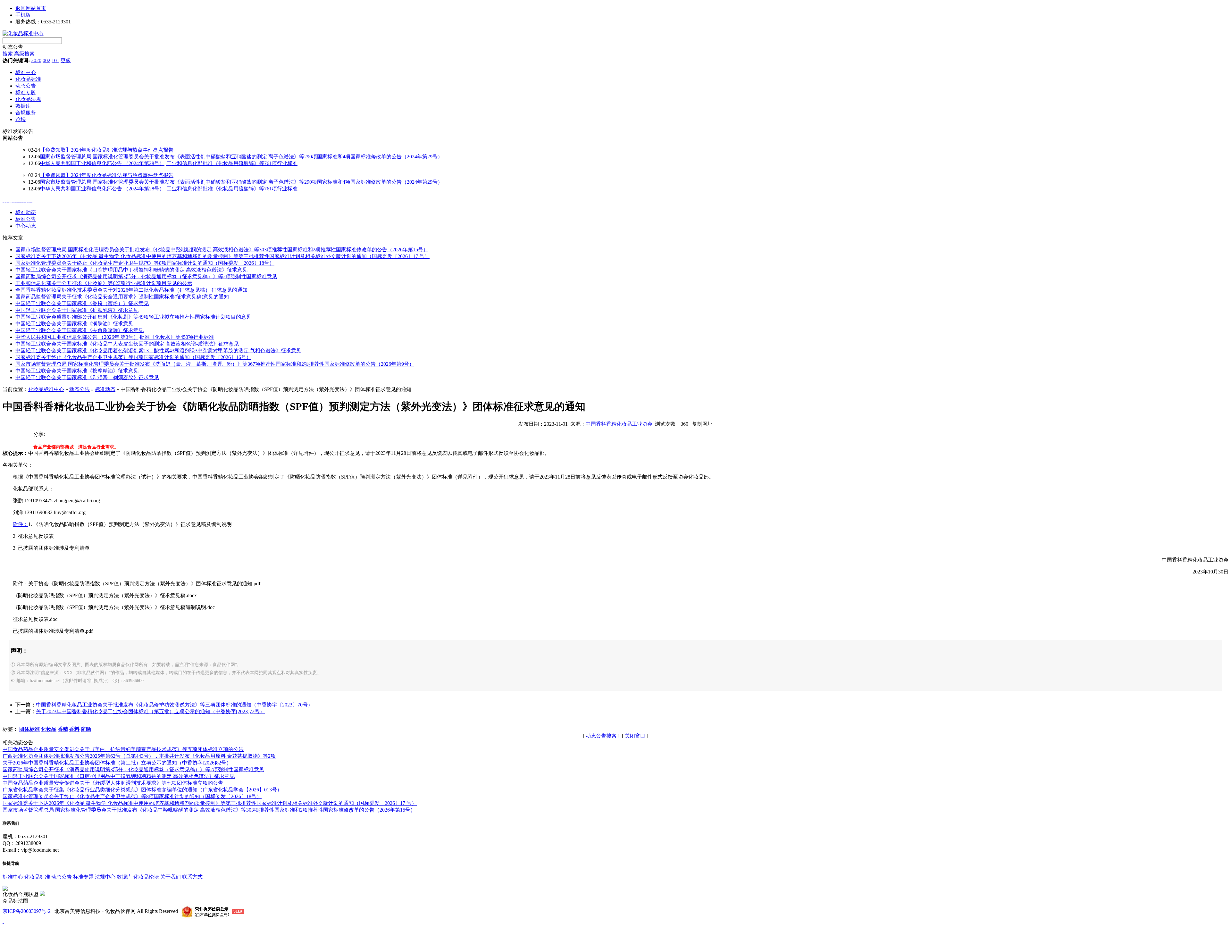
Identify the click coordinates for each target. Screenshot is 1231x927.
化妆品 (48, 729)
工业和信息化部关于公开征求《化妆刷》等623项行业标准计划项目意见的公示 (103, 283)
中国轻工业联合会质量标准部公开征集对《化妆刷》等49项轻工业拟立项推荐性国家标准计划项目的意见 (133, 317)
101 (55, 60)
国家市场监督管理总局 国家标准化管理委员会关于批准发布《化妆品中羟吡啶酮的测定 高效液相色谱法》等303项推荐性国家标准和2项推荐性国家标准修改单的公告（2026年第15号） (221, 249)
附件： (20, 524)
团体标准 (29, 729)
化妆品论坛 (146, 877)
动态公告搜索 (601, 736)
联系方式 (192, 877)
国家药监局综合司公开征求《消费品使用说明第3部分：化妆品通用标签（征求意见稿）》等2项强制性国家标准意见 (146, 276)
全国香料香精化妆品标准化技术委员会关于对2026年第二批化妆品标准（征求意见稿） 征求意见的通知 (131, 290)
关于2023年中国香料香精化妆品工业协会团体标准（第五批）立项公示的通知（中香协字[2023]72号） (150, 711)
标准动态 (105, 389)
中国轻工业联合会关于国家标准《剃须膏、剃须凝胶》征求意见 (87, 377)
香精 (63, 729)
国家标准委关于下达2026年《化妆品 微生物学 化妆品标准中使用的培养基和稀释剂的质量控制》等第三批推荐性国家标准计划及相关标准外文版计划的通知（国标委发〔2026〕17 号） (222, 256)
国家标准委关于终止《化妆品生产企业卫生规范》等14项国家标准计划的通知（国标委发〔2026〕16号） (133, 357)
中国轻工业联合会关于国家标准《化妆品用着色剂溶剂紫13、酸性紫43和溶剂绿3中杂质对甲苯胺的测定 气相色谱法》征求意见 (158, 350)
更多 (66, 60)
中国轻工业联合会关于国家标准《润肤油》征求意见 (74, 323)
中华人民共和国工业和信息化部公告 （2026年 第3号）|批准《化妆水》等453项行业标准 (114, 337)
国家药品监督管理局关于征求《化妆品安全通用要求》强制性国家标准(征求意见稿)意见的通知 (122, 296)
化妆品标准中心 (46, 389)
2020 (36, 60)
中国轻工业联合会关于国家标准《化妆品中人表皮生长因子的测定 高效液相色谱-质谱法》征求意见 (127, 344)
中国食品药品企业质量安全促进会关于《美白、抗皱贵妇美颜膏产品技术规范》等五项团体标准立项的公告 (123, 749)
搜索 (8, 53)
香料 (74, 729)
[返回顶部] (3, 921)
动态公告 (13, 47)
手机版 (23, 15)
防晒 (86, 729)
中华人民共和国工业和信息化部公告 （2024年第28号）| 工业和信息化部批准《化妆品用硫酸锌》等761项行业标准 (168, 163)
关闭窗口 (635, 736)
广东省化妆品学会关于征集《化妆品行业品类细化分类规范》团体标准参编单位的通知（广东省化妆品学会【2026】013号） (142, 789)
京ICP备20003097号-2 (27, 911)
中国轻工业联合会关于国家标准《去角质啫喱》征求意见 (79, 330)
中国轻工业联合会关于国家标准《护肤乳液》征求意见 (76, 310)
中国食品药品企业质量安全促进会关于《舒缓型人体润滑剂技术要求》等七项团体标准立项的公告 (113, 783)
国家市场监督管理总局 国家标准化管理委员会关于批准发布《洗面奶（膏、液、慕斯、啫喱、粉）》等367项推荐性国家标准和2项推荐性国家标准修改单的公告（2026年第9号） (214, 364)
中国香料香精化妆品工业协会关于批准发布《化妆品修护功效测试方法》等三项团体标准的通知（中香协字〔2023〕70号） (174, 704)
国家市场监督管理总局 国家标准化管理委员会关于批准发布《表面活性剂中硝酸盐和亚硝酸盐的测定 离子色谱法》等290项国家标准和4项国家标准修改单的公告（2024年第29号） (241, 156)
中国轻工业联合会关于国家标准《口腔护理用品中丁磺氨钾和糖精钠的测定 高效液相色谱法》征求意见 (131, 269)
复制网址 (702, 424)
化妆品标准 (37, 877)
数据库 (124, 877)
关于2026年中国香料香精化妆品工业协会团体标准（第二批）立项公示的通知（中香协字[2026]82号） (117, 762)
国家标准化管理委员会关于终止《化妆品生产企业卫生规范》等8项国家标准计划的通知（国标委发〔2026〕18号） (144, 263)
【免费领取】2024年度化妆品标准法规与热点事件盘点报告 (106, 150)
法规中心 (105, 877)
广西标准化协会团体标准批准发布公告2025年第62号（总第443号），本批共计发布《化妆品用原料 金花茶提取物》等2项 (139, 756)
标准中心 (13, 877)
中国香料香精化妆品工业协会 (619, 424)
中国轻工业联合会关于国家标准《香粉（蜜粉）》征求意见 (82, 303)
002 (46, 60)
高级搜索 (24, 53)
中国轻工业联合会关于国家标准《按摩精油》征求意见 (76, 370)
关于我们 (170, 877)
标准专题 (83, 877)
